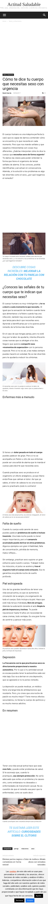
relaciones (24, 849)
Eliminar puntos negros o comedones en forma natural (13, 862)
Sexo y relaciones (15, 21)
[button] (4, 15)
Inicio (4, 21)
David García (7, 93)
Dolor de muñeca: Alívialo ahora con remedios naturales (34, 862)
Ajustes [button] (38, 896)
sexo (32, 849)
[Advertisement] (24, 48)
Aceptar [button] (30, 900)
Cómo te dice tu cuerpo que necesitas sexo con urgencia (23, 84)
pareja (16, 849)
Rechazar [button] (19, 900)
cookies (12, 871)
